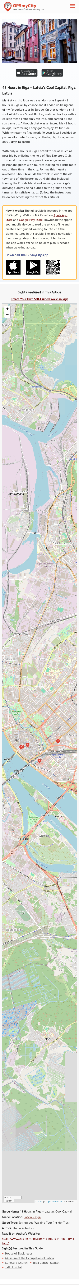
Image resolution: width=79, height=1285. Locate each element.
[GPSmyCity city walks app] (24, 7)
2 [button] (21, 747)
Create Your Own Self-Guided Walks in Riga (39, 299)
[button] (7, 309)
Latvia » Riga (32, 1217)
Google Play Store (31, 220)
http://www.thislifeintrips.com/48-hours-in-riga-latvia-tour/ (38, 1241)
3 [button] (27, 745)
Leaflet (39, 1201)
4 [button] (39, 760)
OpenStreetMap (55, 1201)
